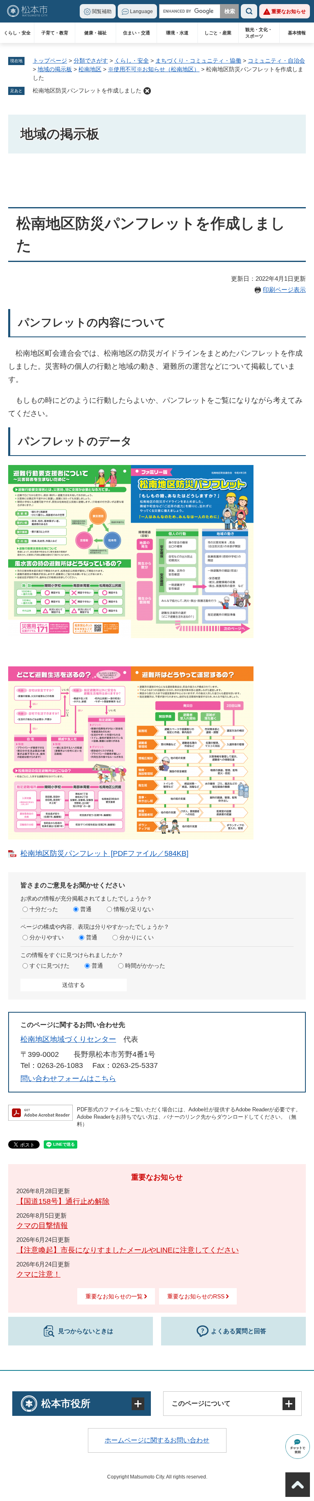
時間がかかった (145, 965)
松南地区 (89, 69)
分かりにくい (136, 937)
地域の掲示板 (55, 69)
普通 (86, 909)
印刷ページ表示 (284, 289)
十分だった (43, 909)
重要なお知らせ (288, 11)
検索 (249, 11)
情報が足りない (134, 909)
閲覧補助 (102, 11)
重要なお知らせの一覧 (114, 1296)
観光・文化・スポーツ (258, 32)
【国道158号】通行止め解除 (63, 1201)
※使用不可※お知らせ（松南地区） (154, 69)
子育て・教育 (54, 32)
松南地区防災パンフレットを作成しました (87, 90)
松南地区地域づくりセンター (68, 1039)
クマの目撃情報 (42, 1225)
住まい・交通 (136, 32)
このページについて (201, 1403)
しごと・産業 (217, 32)
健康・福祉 (95, 32)
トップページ (50, 60)
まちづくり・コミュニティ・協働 (198, 60)
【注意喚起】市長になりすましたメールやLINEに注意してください (127, 1250)
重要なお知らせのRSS (195, 1296)
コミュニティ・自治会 (276, 60)
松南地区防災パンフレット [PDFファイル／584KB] (104, 853)
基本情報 (297, 32)
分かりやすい (46, 937)
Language (141, 11)
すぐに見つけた (49, 965)
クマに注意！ (38, 1274)
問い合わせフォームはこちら (68, 1078)
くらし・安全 (17, 32)
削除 (147, 91)
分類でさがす (91, 60)
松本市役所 (65, 1403)
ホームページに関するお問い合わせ (157, 1440)
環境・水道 (177, 32)
